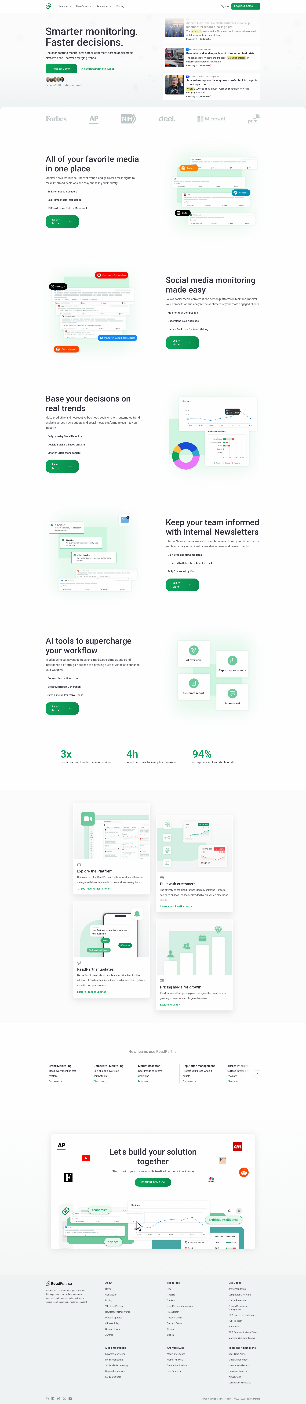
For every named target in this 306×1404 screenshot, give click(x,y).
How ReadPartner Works (117, 1312)
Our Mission (111, 1294)
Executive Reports (238, 1371)
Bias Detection (174, 1371)
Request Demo (61, 68)
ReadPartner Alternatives (180, 1306)
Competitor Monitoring (240, 1294)
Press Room (173, 1312)
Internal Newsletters (239, 1365)
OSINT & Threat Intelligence (242, 1315)
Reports (171, 1294)
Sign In (225, 6)
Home (108, 1289)
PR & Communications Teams (244, 1332)
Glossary (171, 1329)
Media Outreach (113, 1377)
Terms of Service (208, 1399)
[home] (48, 6)
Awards (109, 1335)
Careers (171, 1300)
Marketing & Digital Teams (242, 1338)
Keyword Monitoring (115, 1354)
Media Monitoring (114, 1359)
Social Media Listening (116, 1365)
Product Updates (113, 1317)
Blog (169, 1289)
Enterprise (234, 1326)
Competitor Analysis (177, 1365)
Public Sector (235, 1321)
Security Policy (112, 1329)
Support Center (174, 1323)
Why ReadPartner (114, 1306)
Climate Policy (112, 1323)
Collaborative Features (240, 1382)
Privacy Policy (225, 1399)
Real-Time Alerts (237, 1354)
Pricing (108, 1300)
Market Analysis (175, 1359)
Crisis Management (238, 1359)
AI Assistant (235, 1377)
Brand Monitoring (237, 1289)
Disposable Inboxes (115, 1371)
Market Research (237, 1300)
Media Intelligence (176, 1354)
